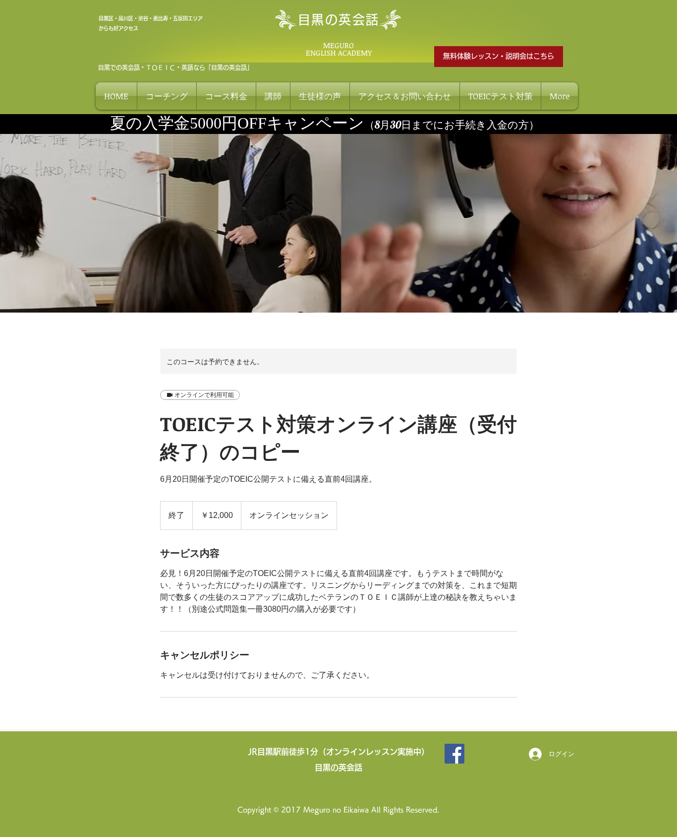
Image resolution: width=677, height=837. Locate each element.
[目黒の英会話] (454, 754)
